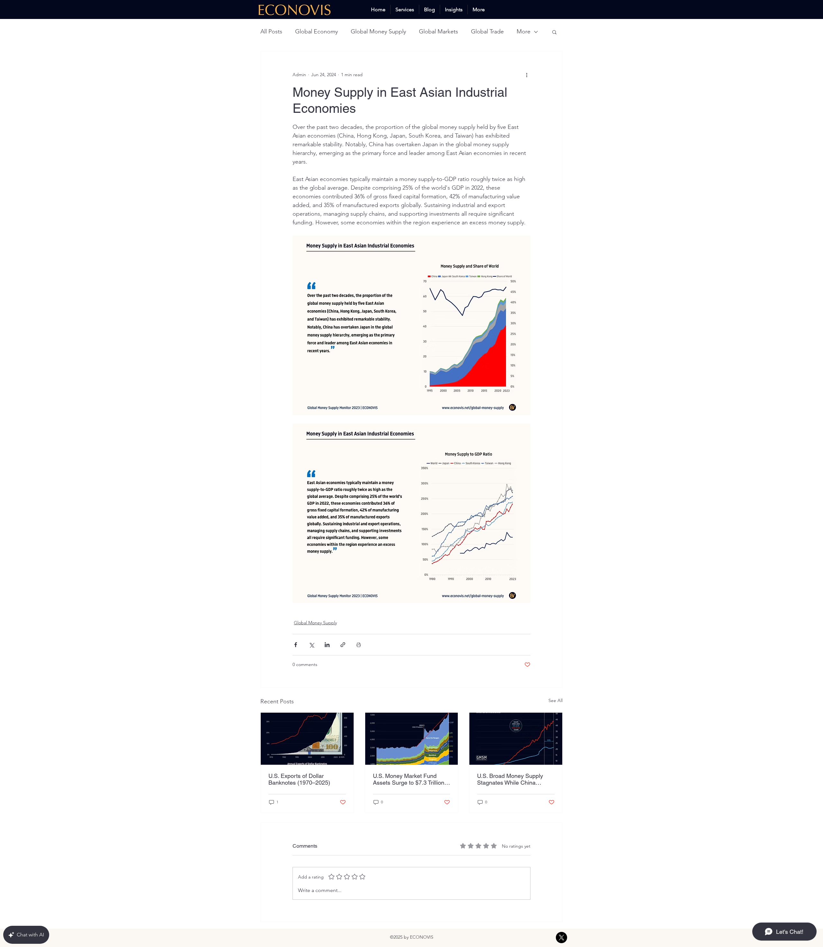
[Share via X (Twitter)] (311, 645)
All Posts (271, 31)
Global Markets (438, 31)
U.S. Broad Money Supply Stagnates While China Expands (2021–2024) (510, 779)
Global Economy (316, 31)
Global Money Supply (378, 31)
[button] (554, 31)
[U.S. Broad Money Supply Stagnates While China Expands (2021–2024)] (515, 739)
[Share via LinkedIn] (327, 645)
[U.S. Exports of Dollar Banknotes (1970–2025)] (307, 739)
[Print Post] (359, 645)
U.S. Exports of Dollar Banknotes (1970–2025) (299, 779)
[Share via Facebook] (296, 645)
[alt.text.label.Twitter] (561, 937)
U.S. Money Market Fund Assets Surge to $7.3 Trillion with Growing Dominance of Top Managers (408, 779)
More (523, 31)
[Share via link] (343, 645)
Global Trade (487, 31)
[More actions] (526, 74)
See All (555, 700)
